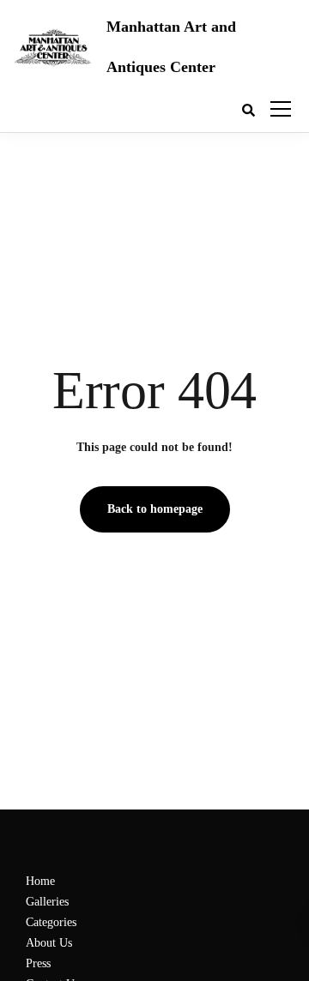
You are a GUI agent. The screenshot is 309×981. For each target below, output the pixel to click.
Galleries (47, 901)
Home (40, 881)
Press (38, 963)
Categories (51, 922)
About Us (49, 942)
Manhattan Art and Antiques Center (171, 46)
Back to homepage (155, 509)
